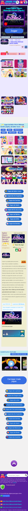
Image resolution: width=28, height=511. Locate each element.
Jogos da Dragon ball (14, 395)
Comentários (12, 54)
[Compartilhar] (26, 47)
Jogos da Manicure (15, 428)
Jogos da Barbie (14, 214)
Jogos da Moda (14, 432)
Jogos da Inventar (14, 437)
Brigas (9, 129)
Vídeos (21, 54)
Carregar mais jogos (14, 380)
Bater (20, 132)
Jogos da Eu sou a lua (14, 209)
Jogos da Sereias (14, 223)
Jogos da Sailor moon (14, 191)
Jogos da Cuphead (14, 391)
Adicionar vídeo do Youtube (19, 354)
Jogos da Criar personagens (14, 409)
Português (6, 495)
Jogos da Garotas (14, 200)
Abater (4, 132)
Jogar (14, 30)
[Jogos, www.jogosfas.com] (9, 2)
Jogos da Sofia (14, 219)
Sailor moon (12, 132)
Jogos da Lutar (14, 400)
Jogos (3, 54)
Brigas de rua (18, 129)
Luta (3, 129)
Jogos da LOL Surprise (14, 196)
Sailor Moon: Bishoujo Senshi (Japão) (12, 507)
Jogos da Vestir (14, 205)
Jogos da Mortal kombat (14, 405)
